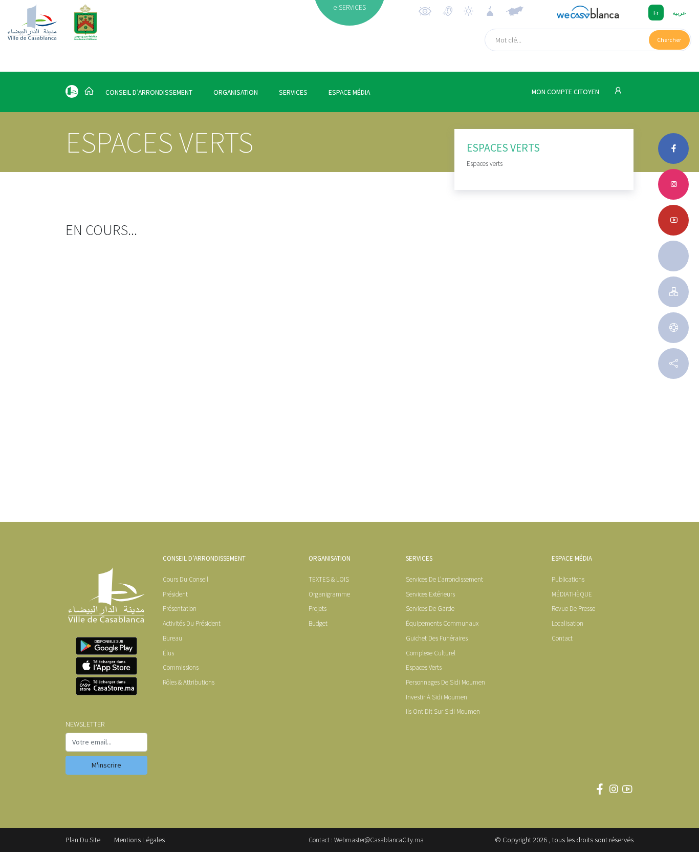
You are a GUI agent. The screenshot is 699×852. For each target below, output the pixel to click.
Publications (568, 579)
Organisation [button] (235, 92)
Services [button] (293, 92)
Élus (168, 653)
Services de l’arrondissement (444, 579)
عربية (679, 12)
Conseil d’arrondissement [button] (148, 92)
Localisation (567, 623)
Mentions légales (139, 839)
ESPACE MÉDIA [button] (349, 92)
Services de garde (430, 608)
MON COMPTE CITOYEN (566, 92)
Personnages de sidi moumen (445, 682)
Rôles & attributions (188, 682)
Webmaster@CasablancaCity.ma (379, 840)
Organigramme (329, 594)
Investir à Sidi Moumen (436, 697)
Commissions (181, 667)
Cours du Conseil (185, 579)
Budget (318, 623)
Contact (562, 638)
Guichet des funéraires (437, 638)
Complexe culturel (430, 653)
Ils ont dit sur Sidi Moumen (443, 711)
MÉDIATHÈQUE (572, 594)
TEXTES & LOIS (329, 579)
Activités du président (192, 623)
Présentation (179, 608)
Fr (656, 12)
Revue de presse (573, 608)
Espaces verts (424, 667)
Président (175, 594)
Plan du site (82, 839)
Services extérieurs (430, 594)
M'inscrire (106, 765)
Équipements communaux (442, 623)
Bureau (172, 638)
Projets (317, 608)
